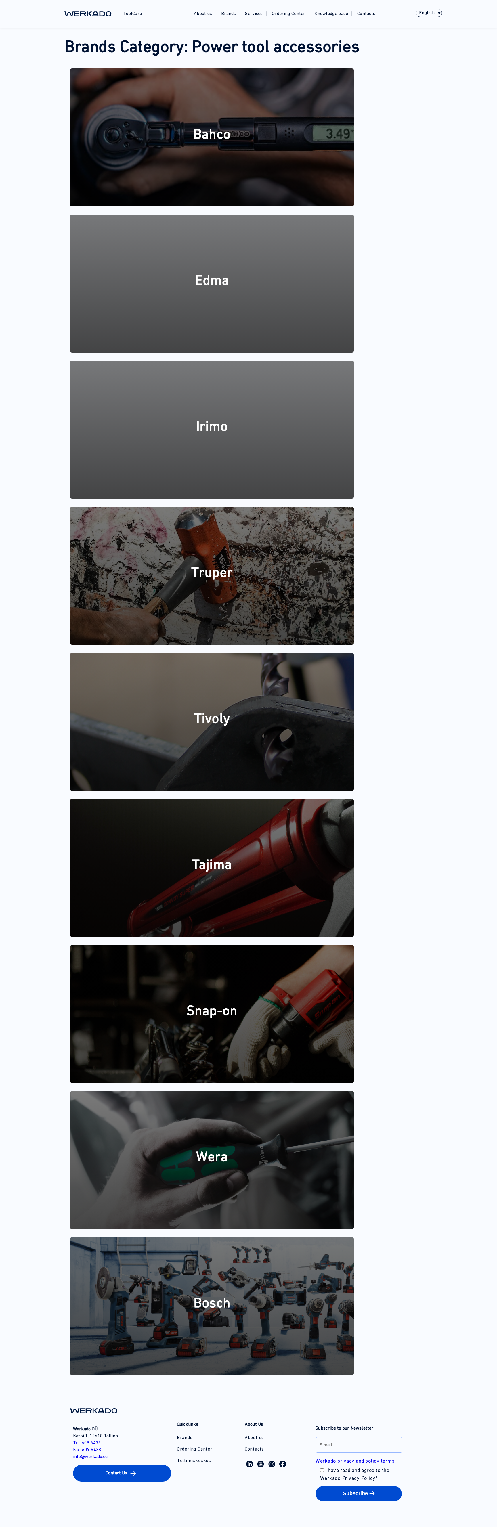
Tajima (212, 865)
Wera (212, 1158)
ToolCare (132, 14)
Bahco (212, 135)
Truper (212, 573)
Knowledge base (331, 14)
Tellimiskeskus (194, 1461)
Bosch (212, 1304)
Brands (228, 14)
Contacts (366, 14)
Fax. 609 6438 (87, 1450)
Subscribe (355, 1493)
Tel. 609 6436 (87, 1443)
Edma (212, 281)
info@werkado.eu (90, 1457)
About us (203, 14)
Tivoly (212, 719)
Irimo (212, 427)
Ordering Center (288, 14)
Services (254, 14)
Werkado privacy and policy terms (355, 1461)
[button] (122, 1473)
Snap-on (212, 1012)
